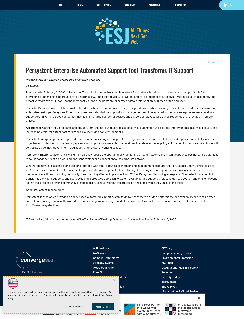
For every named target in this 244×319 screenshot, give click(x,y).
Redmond (168, 272)
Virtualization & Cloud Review (180, 291)
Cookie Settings (75, 306)
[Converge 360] (34, 261)
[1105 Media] (29, 272)
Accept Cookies (103, 306)
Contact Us (180, 5)
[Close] (113, 280)
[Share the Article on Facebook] (208, 62)
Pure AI (97, 272)
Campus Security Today (176, 253)
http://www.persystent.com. (43, 205)
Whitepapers (103, 5)
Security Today (171, 277)
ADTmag (167, 248)
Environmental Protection (177, 258)
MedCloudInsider (104, 268)
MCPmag (167, 263)
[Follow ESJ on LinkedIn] (226, 6)
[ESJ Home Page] (35, 5)
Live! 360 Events (103, 263)
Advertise (154, 5)
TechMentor (169, 282)
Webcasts (129, 5)
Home (61, 5)
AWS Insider (100, 253)
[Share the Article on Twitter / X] (218, 62)
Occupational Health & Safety (180, 268)
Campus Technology (106, 258)
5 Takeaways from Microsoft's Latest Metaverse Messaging (189, 309)
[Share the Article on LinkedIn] (213, 62)
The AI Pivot (169, 287)
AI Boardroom (101, 248)
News (80, 5)
